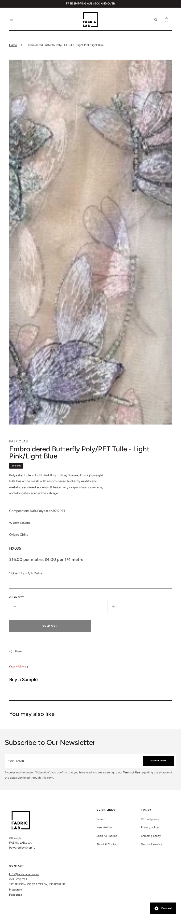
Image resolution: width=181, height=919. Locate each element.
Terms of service (151, 844)
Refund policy (150, 819)
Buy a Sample (23, 679)
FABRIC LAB (17, 842)
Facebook (15, 894)
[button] (11, 19)
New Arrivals (104, 827)
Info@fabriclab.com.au (24, 874)
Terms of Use (131, 772)
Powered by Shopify (22, 847)
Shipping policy (151, 835)
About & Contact (107, 844)
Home (13, 45)
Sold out (50, 626)
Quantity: (17, 597)
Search (100, 819)
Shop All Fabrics (106, 835)
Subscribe (158, 760)
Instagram (15, 889)
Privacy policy (150, 827)
